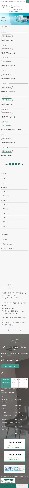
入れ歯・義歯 (18, 419)
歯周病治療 (18, 405)
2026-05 (5, 191)
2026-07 (5, 183)
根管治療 (4, 405)
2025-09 (5, 226)
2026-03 (5, 200)
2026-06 (5, 187)
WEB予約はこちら (10, 366)
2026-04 (5, 196)
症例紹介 (17, 422)
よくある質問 (18, 426)
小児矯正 (17, 408)
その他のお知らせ (8, 248)
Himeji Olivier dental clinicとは (7, 401)
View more (14, 329)
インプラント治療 (6, 415)
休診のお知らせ (7, 244)
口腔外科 (4, 408)
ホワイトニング (6, 419)
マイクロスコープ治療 (7, 422)
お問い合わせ (5, 429)
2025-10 (5, 222)
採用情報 (4, 426)
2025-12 (5, 213)
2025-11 (5, 217)
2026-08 (5, 178)
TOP (3, 396)
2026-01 (5, 209)
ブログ (17, 429)
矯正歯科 (17, 412)
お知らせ (17, 433)
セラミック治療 (19, 415)
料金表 (17, 396)
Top (2, 26)
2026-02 (5, 204)
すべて (5, 239)
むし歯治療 (18, 399)
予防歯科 (4, 412)
